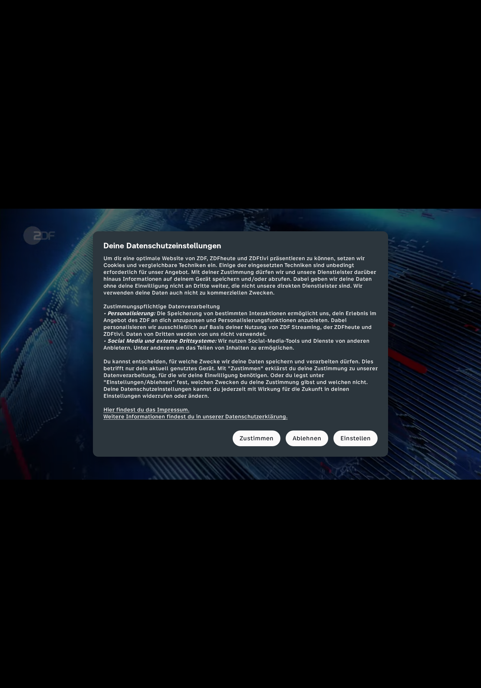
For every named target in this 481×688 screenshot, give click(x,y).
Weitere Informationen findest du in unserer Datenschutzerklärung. (195, 416)
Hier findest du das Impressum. (146, 410)
